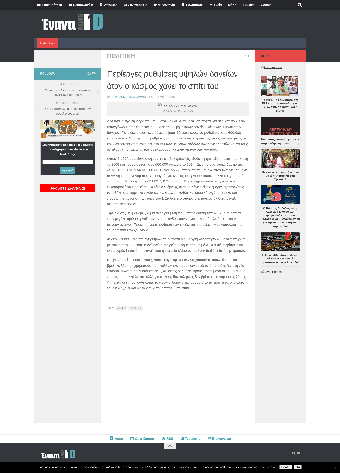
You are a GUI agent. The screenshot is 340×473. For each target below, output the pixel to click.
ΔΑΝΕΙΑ (121, 308)
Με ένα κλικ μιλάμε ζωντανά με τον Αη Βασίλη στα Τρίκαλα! (280, 175)
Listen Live (47, 43)
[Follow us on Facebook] (89, 73)
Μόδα (232, 4)
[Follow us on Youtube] (93, 73)
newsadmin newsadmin (128, 96)
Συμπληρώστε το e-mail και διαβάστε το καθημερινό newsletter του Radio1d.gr (67, 149)
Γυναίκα (249, 4)
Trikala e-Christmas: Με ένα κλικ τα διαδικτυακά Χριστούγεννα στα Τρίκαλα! (280, 258)
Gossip (266, 4)
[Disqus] (178, 368)
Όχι (298, 466)
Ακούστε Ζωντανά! (67, 188)
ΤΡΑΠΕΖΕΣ (136, 308)
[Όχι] (335, 467)
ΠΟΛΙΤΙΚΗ (121, 56)
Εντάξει (286, 466)
